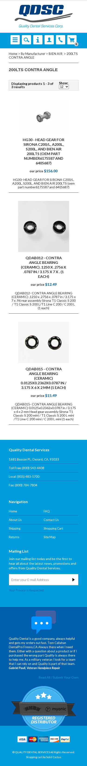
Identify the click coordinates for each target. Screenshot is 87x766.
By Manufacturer (33, 54)
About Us (15, 520)
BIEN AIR (56, 54)
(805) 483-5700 (28, 476)
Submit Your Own (65, 677)
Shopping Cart (53, 528)
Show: (63, 83)
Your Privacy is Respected (26, 590)
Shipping (14, 528)
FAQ (47, 511)
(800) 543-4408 (33, 468)
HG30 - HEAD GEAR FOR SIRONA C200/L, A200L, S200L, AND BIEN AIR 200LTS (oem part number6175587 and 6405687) (43, 151)
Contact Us (51, 520)
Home (13, 54)
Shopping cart (34, 757)
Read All (44, 677)
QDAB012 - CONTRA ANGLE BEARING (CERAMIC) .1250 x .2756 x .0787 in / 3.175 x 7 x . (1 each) (43, 267)
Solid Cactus (53, 757)
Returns (14, 537)
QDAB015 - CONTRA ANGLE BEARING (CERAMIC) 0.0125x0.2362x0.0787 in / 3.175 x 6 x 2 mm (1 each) (43, 378)
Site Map (50, 537)
